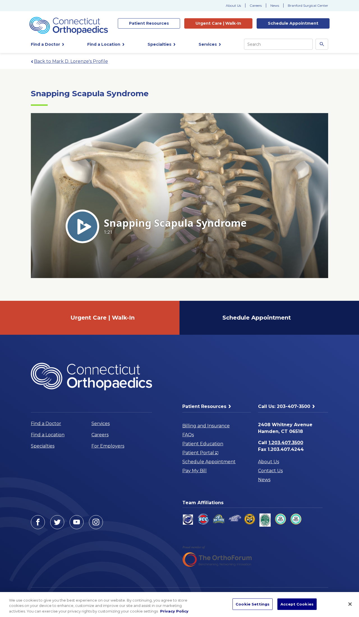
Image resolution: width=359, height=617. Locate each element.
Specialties (42, 446)
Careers (256, 5)
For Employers (107, 446)
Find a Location (48, 434)
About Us (233, 5)
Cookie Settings (253, 604)
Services (100, 423)
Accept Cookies (297, 604)
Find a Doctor (46, 423)
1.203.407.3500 (285, 442)
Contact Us (270, 470)
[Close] (350, 604)
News (274, 5)
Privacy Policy (174, 611)
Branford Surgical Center (308, 5)
